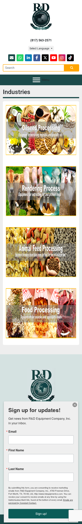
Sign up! (41, 513)
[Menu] (36, 80)
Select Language (39, 48)
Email (12, 431)
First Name (16, 450)
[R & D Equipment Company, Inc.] (41, 386)
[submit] (71, 68)
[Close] (74, 405)
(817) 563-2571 (41, 40)
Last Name (16, 468)
